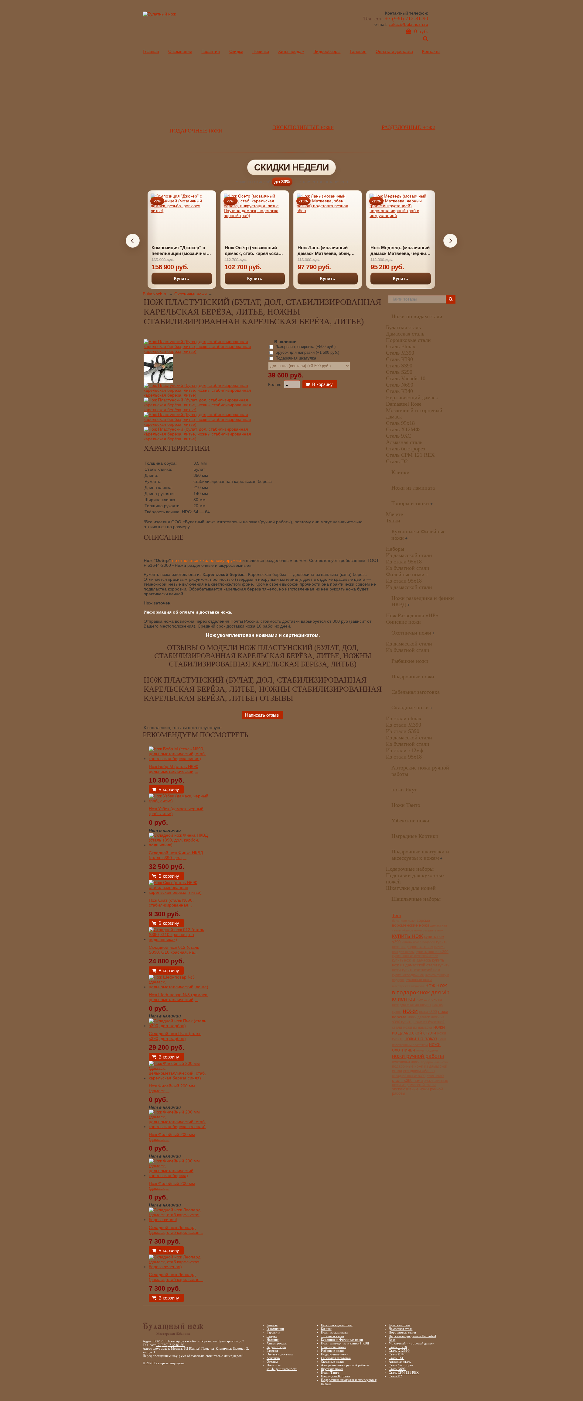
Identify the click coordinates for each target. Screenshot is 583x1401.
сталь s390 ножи (407, 1080)
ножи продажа (427, 1050)
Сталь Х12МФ (403, 429)
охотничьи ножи (406, 1062)
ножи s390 (428, 1012)
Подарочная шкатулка (295, 358)
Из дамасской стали (409, 555)
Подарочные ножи (412, 676)
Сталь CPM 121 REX (410, 455)
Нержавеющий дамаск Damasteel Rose (412, 400)
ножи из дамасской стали (418, 1029)
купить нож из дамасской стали (418, 962)
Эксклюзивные (303, 127)
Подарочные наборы (410, 869)
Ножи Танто (405, 805)
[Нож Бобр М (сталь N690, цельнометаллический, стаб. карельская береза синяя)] (179, 758)
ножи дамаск (419, 1017)
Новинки (260, 51)
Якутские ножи (332, 1369)
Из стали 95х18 (404, 562)
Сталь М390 (400, 353)
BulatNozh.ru (155, 293)
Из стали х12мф (404, 750)
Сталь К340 (399, 391)
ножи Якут (404, 790)
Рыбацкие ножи (409, 661)
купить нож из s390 (432, 952)
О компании (180, 51)
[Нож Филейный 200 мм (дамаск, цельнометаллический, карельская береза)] (179, 1175)
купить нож (407, 935)
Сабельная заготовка (415, 692)
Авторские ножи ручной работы (345, 1365)
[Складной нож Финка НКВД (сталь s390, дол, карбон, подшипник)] (179, 844)
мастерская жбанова (408, 986)
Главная (151, 51)
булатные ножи (403, 920)
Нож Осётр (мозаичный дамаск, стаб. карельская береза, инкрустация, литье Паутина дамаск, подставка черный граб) (216, 250)
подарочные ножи (434, 1062)
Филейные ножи (405, 574)
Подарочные (195, 131)
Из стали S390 (402, 731)
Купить (217, 278)
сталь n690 (435, 1076)
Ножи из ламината (413, 488)
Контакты (431, 51)
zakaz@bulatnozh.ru (408, 24)
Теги (396, 915)
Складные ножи (410, 707)
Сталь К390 (399, 359)
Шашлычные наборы (416, 899)
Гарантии (210, 51)
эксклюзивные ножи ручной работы (417, 1091)
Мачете (394, 514)
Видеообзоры (326, 51)
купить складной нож (408, 975)
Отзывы (272, 1361)
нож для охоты (429, 999)
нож (430, 986)
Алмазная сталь (404, 442)
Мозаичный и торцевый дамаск (411, 1343)
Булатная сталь (403, 327)
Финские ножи (403, 622)
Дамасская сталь (405, 334)
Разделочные (408, 127)
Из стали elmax (403, 718)
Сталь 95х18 (400, 423)
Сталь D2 (397, 461)
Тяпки (393, 521)
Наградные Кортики (414, 836)
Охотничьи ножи (190, 293)
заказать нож (433, 930)
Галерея (358, 51)
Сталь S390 (399, 366)
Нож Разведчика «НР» (412, 615)
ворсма (423, 920)
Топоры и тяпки (410, 503)
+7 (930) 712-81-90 (406, 18)
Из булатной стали (407, 568)
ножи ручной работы (418, 1056)
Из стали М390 (403, 725)
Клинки (400, 472)
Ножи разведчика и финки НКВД (345, 1343)
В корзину (322, 384)
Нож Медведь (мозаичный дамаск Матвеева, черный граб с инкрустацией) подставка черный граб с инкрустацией (363, 250)
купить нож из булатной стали (415, 956)
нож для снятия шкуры (411, 1005)
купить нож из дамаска (411, 960)
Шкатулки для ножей (411, 888)
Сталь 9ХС (398, 436)
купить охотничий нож (421, 970)
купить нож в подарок (418, 942)
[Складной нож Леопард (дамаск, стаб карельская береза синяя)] (179, 1219)
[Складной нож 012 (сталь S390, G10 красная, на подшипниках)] (179, 939)
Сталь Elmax (400, 346)
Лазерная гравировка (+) (305, 346)
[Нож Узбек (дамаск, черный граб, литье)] (179, 800)
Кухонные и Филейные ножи (342, 1339)
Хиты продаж (291, 51)
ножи (410, 1010)
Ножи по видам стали (416, 316)
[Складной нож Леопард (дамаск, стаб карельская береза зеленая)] (179, 1266)
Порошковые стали (408, 340)
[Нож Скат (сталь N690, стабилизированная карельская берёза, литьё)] (179, 892)
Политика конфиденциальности (282, 1367)
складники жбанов (419, 1071)
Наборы (395, 549)
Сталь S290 (399, 372)
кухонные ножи (419, 980)
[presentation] (133, 241)
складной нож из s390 (408, 1076)
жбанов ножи (412, 930)
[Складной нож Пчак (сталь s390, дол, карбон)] (179, 1025)
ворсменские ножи (410, 925)
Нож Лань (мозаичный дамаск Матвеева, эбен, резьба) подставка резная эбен (289, 250)
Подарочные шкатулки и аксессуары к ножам (420, 855)
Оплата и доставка (394, 51)
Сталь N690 (399, 385)
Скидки (236, 51)
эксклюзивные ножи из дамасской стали (420, 1083)
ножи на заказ (420, 1038)
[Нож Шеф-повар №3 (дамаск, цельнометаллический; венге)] (179, 986)
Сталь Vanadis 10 (405, 378)
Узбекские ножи (410, 821)
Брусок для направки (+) (306, 352)
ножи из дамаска (417, 1027)
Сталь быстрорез (405, 449)
